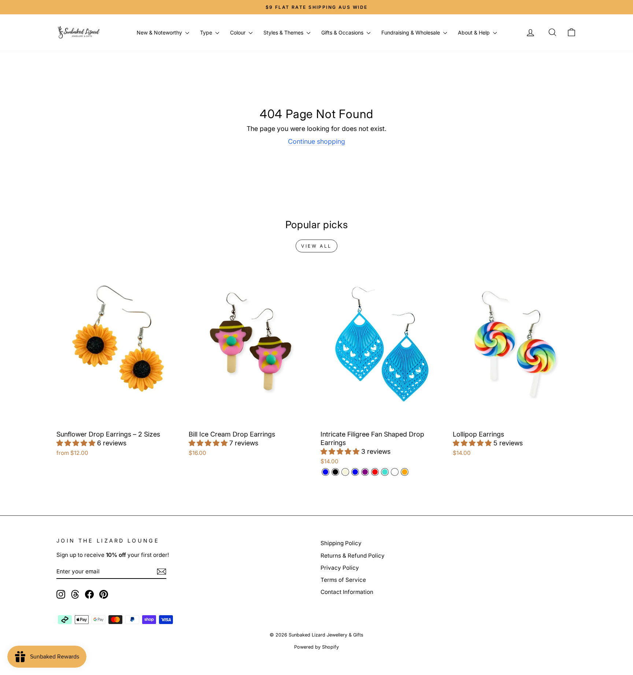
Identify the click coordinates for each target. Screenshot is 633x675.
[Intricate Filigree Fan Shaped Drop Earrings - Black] (335, 471)
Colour (238, 32)
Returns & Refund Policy (353, 555)
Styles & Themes (284, 32)
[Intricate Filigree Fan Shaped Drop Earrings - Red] (374, 471)
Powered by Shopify (316, 647)
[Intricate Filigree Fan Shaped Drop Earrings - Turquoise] (384, 471)
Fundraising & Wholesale (411, 32)
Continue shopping (316, 141)
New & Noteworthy (160, 32)
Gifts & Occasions (343, 32)
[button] (76, 443)
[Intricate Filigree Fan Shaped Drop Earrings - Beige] (345, 471)
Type (207, 32)
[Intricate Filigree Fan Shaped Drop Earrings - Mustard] (394, 471)
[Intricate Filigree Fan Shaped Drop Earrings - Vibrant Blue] (325, 471)
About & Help (474, 32)
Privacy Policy (340, 567)
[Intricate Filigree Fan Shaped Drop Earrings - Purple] (365, 471)
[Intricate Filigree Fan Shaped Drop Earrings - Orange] (404, 471)
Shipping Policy (341, 543)
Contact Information (347, 591)
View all (316, 246)
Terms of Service (343, 579)
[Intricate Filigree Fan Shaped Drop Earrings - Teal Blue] (355, 471)
